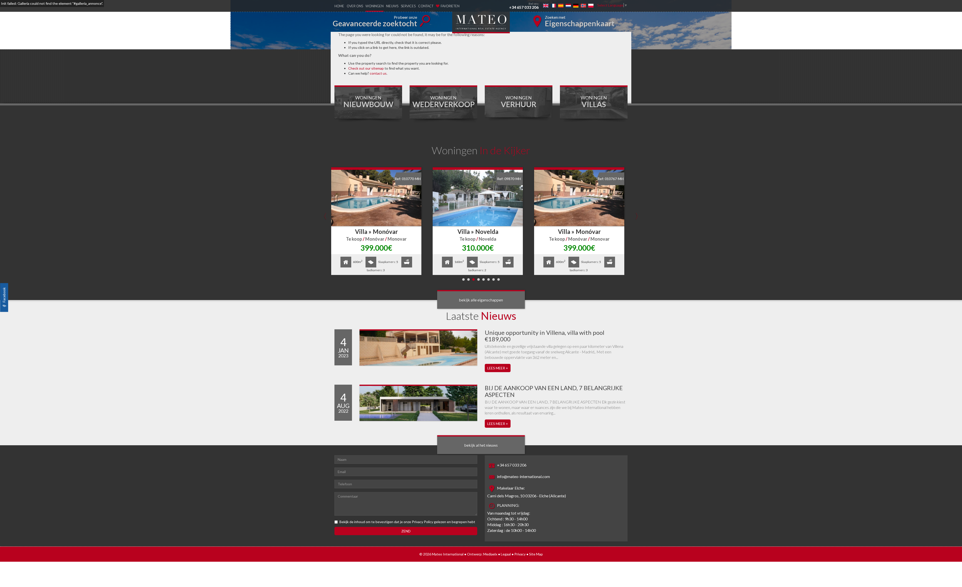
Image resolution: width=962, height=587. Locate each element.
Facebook (4, 295)
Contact (425, 6)
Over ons (355, 6)
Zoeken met (580, 21)
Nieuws (392, 6)
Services (408, 6)
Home (339, 6)
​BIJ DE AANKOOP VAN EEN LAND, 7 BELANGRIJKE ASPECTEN (554, 391)
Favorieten (450, 6)
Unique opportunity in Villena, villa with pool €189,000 (544, 336)
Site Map (536, 554)
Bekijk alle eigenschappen (481, 300)
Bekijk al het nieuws (481, 445)
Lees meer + (497, 368)
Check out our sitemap (366, 68)
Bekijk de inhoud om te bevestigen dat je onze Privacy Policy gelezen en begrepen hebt (407, 522)
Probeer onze (375, 21)
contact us (378, 73)
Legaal (506, 554)
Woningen (375, 6)
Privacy (520, 554)
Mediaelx (490, 554)
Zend (406, 531)
